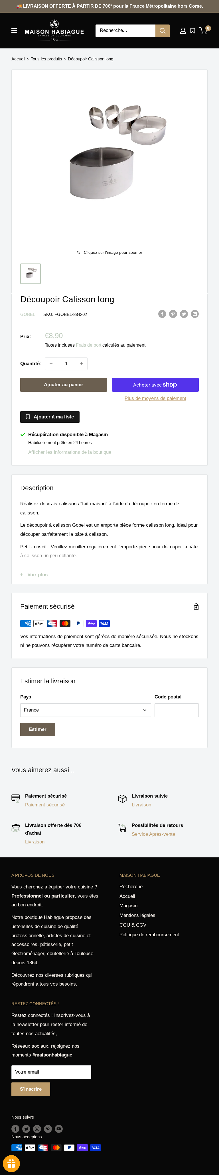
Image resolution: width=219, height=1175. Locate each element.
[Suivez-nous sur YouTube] (59, 1129)
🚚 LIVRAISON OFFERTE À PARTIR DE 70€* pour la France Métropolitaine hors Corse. (109, 6)
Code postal (168, 697)
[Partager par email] (195, 313)
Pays (25, 697)
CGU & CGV (132, 925)
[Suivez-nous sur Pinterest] (48, 1129)
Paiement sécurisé (45, 805)
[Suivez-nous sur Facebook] (15, 1129)
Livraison (141, 805)
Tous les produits (46, 58)
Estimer (37, 729)
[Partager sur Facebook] (162, 313)
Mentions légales (137, 915)
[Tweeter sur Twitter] (184, 313)
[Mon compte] (183, 31)
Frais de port (88, 345)
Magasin (128, 905)
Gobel (27, 314)
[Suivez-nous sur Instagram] (37, 1129)
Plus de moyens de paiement (155, 398)
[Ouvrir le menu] (14, 30)
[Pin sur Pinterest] (173, 313)
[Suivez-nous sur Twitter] (26, 1129)
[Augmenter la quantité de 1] (81, 364)
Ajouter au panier (63, 384)
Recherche (131, 886)
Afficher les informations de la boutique (69, 452)
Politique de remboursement (149, 934)
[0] (203, 30)
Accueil (18, 58)
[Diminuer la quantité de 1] (51, 364)
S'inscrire (31, 1089)
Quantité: (30, 363)
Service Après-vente (153, 834)
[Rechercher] (162, 30)
